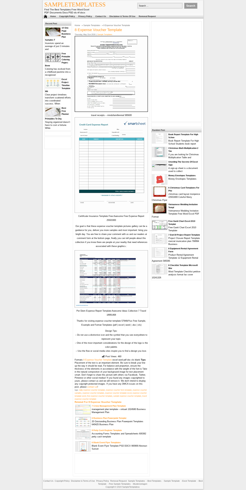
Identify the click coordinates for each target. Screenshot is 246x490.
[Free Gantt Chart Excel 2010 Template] (159, 228)
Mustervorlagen (140, 484)
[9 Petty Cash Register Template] (83, 438)
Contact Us (100, 16)
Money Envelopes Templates (182, 175)
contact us (92, 387)
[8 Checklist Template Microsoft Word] (159, 273)
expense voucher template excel (118, 393)
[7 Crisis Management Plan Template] (83, 413)
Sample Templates (91, 25)
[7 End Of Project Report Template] (160, 243)
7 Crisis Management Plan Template (109, 406)
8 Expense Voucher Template (97, 360)
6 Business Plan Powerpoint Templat (109, 418)
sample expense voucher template (127, 396)
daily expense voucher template (92, 390)
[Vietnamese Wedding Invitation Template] (159, 212)
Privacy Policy (85, 16)
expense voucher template (93, 393)
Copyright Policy (67, 16)
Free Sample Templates (120, 484)
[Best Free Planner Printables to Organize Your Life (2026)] (52, 115)
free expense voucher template (99, 396)
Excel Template (189, 481)
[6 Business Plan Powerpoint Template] (83, 426)
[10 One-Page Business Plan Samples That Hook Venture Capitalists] (52, 35)
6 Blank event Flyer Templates (106, 442)
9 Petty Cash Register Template (107, 430)
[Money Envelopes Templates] (160, 183)
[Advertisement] (176, 71)
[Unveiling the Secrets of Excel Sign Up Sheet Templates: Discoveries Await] (159, 164)
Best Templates (154, 481)
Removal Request (147, 16)
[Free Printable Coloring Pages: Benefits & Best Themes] (52, 61)
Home (53, 16)
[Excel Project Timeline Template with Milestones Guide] (52, 86)
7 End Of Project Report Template (184, 235)
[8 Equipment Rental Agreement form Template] (160, 256)
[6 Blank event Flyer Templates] (83, 450)
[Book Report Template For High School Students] (159, 142)
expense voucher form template (119, 390)
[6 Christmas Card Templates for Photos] (159, 196)
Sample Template (172, 481)
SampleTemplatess (75, 4)
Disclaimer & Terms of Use (122, 16)
